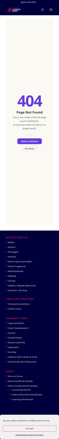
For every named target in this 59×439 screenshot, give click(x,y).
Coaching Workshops (22, 399)
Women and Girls (16, 342)
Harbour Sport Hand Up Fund (22, 357)
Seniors (11, 247)
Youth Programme (17, 266)
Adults (11, 242)
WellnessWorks (15, 271)
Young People (15, 337)
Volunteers (13, 347)
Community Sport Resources (22, 362)
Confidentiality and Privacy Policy (29, 435)
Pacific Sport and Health (20, 261)
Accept (29, 428)
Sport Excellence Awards (20, 381)
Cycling (11, 281)
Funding (12, 352)
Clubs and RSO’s (16, 323)
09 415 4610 (29, 2)
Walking (12, 276)
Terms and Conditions (19, 304)
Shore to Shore (15, 376)
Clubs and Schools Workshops (27, 394)
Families (12, 257)
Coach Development (18, 328)
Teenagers (13, 252)
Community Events (21, 390)
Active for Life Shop (17, 290)
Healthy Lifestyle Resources (22, 285)
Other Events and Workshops (23, 386)
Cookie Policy (14, 309)
